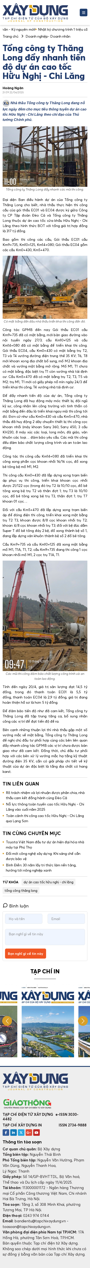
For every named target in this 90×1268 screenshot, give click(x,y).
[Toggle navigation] (83, 12)
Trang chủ (10, 36)
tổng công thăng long (21, 890)
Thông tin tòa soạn (22, 1141)
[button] (83, 1021)
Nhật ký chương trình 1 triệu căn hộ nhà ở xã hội (49, 29)
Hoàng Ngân (13, 88)
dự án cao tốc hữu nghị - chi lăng (48, 882)
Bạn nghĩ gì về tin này (25, 953)
